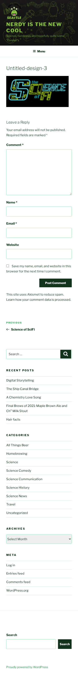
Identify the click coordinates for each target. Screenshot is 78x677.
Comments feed (18, 582)
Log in (10, 565)
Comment (15, 145)
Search (11, 635)
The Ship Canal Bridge (22, 389)
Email (11, 223)
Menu (41, 51)
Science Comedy (18, 471)
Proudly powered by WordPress (27, 667)
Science (12, 462)
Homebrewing (16, 454)
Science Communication (24, 479)
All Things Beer (17, 445)
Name (11, 202)
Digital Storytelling (20, 380)
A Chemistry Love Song (23, 397)
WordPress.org (17, 590)
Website (12, 245)
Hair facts (13, 419)
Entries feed (15, 573)
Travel (10, 504)
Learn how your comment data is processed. (38, 300)
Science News (16, 496)
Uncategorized (17, 513)
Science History (18, 487)
